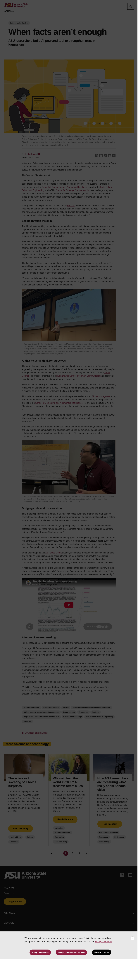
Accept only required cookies (71, 952)
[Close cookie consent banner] (132, 938)
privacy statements (103, 941)
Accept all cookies (40, 952)
